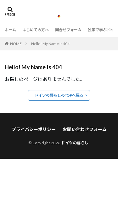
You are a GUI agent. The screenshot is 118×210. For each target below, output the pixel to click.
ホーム (10, 29)
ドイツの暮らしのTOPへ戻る (59, 95)
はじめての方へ (35, 29)
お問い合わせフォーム (85, 129)
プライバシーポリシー (34, 129)
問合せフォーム (68, 29)
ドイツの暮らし (75, 142)
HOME (16, 43)
